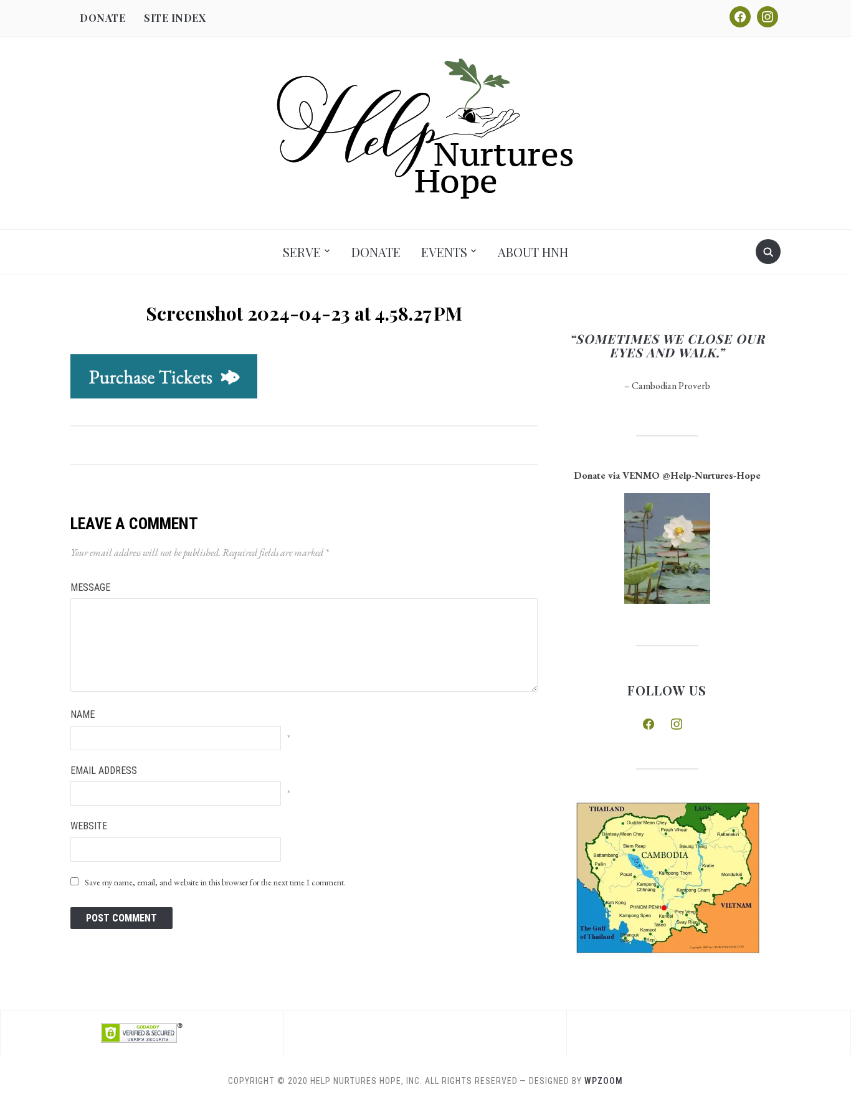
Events (444, 251)
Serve (302, 251)
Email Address (103, 770)
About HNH (533, 251)
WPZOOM (603, 1081)
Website (88, 826)
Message (90, 587)
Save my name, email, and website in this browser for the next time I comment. (215, 882)
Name (82, 714)
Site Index (175, 17)
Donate (102, 17)
